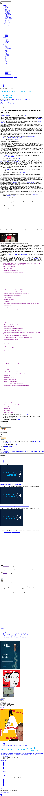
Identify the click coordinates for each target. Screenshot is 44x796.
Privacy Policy (7, 20)
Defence (6, 29)
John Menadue (14, 254)
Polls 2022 (7, 25)
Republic (6, 67)
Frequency (2, 423)
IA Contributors (8, 17)
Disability (7, 54)
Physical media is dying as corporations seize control (9, 105)
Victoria (6, 73)
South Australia (8, 71)
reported (40, 206)
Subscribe (2, 760)
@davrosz (10, 441)
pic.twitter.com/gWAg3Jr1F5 (17, 137)
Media (6, 40)
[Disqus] (22, 578)
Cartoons (6, 47)
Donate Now (2, 707)
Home (4, 5)
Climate (6, 36)
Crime (6, 53)
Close (1, 792)
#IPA (23, 136)
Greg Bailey (4, 451)
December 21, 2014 (20, 224)
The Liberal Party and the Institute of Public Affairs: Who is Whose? (15, 745)
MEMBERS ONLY (8, 10)
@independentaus (31, 136)
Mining (6, 42)
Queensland (7, 70)
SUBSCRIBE (7, 11)
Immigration (7, 75)
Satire (6, 59)
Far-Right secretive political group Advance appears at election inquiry (15, 635)
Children (6, 51)
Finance (6, 39)
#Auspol (9, 222)
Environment (7, 33)
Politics (4, 23)
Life (3, 44)
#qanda (8, 169)
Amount (1, 424)
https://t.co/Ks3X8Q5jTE (12, 156)
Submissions (5, 772)
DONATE (7, 12)
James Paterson (39, 451)
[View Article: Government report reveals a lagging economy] (11, 525)
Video (6, 60)
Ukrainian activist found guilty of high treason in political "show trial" (15, 634)
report (9, 257)
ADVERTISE (7, 13)
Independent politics (8, 18)
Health (6, 56)
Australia (4, 63)
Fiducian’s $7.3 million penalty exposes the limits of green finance (12, 104)
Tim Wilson (34, 451)
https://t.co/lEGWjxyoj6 (11, 195)
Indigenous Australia (8, 65)
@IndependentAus (6, 220)
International (7, 28)
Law (6, 49)
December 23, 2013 (16, 444)
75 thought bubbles (34, 258)
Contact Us (6, 756)
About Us (4, 771)
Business (4, 37)
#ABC (6, 155)
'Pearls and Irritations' (24, 254)
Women (6, 58)
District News (7, 66)
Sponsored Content (8, 22)
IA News (6, 7)
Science (6, 35)
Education (7, 55)
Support (7, 788)
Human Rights (7, 46)
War (6, 62)
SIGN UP (2, 628)
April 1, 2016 (18, 197)
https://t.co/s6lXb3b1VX (7, 137)
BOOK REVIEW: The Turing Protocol (10, 638)
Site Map (4, 775)
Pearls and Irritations (5, 115)
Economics (7, 27)
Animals (6, 50)
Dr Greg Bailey (40, 118)
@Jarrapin (27, 219)
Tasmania (6, 72)
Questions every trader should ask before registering (12, 636)
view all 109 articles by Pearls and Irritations (12, 532)
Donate (5, 760)
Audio (6, 61)
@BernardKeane (34, 194)
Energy (6, 34)
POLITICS (4, 449)
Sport (6, 57)
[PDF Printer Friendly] (25, 115)
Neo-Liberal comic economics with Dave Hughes (9, 103)
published (8, 254)
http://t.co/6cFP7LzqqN (36, 441)
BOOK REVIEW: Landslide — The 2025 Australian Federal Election (15, 637)
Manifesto (17, 451)
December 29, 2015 (20, 158)
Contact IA (7, 15)
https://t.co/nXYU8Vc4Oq (33, 219)
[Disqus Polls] (22, 549)
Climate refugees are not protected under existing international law (15, 633)
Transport (6, 43)
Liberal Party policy (22, 451)
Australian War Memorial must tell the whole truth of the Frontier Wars (13, 106)
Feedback (7, 16)
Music (6, 52)
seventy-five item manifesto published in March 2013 (10, 161)
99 (19, 115)
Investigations (7, 30)
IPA (14, 451)
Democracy (7, 26)
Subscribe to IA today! (4, 102)
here (27, 414)
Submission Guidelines (9, 21)
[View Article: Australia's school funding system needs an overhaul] (11, 482)
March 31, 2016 (16, 139)
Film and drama (8, 48)
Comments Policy (8, 14)
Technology (7, 41)
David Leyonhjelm (30, 182)
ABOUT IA (5, 8)
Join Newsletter (8, 19)
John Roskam (29, 451)
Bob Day (15, 182)
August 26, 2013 (23, 172)
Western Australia (8, 74)
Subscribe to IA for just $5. (9, 446)
